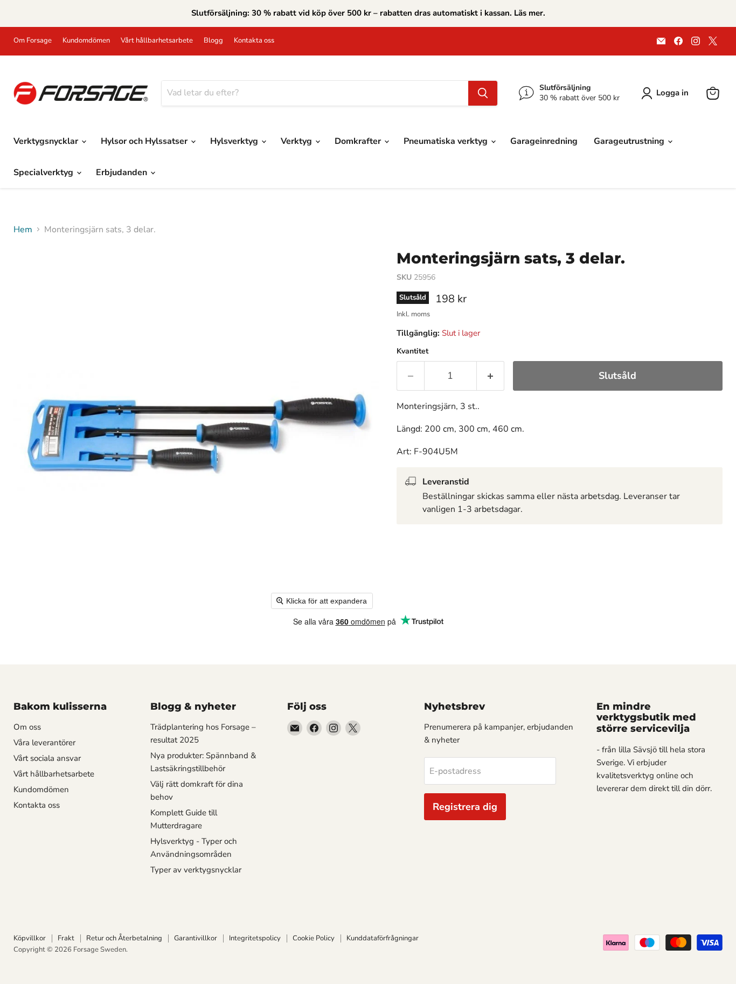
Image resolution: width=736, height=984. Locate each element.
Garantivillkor (195, 938)
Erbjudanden (122, 172)
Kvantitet (412, 351)
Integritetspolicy (255, 938)
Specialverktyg (44, 172)
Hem (22, 229)
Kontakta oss (254, 41)
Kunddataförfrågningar (382, 938)
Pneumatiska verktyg (447, 141)
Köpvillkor (29, 938)
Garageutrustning (630, 141)
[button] (667, 93)
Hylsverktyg (235, 141)
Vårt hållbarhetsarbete (157, 41)
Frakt (66, 938)
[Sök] (482, 93)
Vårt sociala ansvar (47, 758)
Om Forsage (32, 41)
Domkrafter (359, 141)
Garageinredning (544, 141)
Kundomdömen (86, 41)
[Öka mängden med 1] (490, 376)
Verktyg (297, 141)
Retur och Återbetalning (124, 938)
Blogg (213, 41)
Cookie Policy (314, 938)
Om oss (27, 727)
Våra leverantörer (44, 742)
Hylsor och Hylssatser (145, 141)
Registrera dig (465, 806)
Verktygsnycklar (46, 141)
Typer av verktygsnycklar (195, 869)
